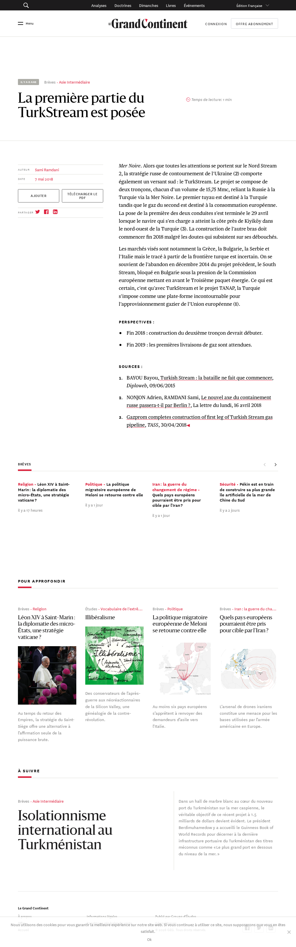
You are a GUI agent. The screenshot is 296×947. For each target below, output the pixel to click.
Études (91, 608)
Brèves (50, 82)
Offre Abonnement (254, 23)
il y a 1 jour (94, 505)
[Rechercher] (44, 5)
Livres (171, 5)
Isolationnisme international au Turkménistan (65, 831)
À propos (25, 916)
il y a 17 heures (30, 510)
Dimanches (148, 5)
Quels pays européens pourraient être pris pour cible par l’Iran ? (246, 624)
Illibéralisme (100, 618)
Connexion (216, 23)
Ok (149, 939)
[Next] (275, 464)
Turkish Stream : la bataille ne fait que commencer (215, 378)
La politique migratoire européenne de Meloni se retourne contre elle (180, 624)
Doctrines (122, 5)
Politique (175, 608)
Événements (194, 5)
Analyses (98, 5)
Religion (40, 608)
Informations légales (102, 916)
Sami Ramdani (47, 169)
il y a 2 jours (230, 510)
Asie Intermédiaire (74, 82)
